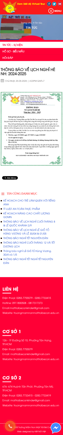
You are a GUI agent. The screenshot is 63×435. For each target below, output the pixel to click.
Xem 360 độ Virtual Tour (31, 3)
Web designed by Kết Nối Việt (31, 431)
